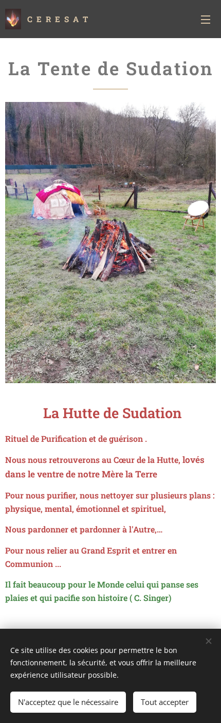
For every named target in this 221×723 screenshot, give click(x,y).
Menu (205, 19)
